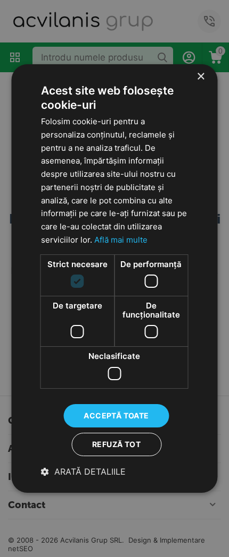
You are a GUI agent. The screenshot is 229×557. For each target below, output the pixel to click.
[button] (83, 472)
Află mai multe (121, 240)
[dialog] (114, 278)
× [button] (201, 77)
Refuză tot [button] (116, 444)
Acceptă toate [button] (116, 415)
